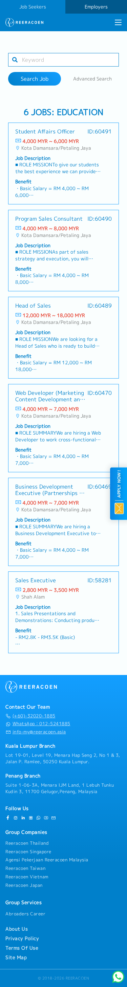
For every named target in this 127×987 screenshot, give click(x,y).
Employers (96, 6)
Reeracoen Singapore (28, 851)
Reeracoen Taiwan (25, 868)
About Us (16, 929)
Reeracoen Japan (24, 885)
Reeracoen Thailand (27, 843)
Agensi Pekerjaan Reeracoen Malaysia (46, 860)
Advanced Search (92, 78)
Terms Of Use (21, 948)
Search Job (34, 79)
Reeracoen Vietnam (26, 877)
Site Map (16, 957)
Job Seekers (32, 6)
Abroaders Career (25, 914)
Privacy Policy (22, 938)
